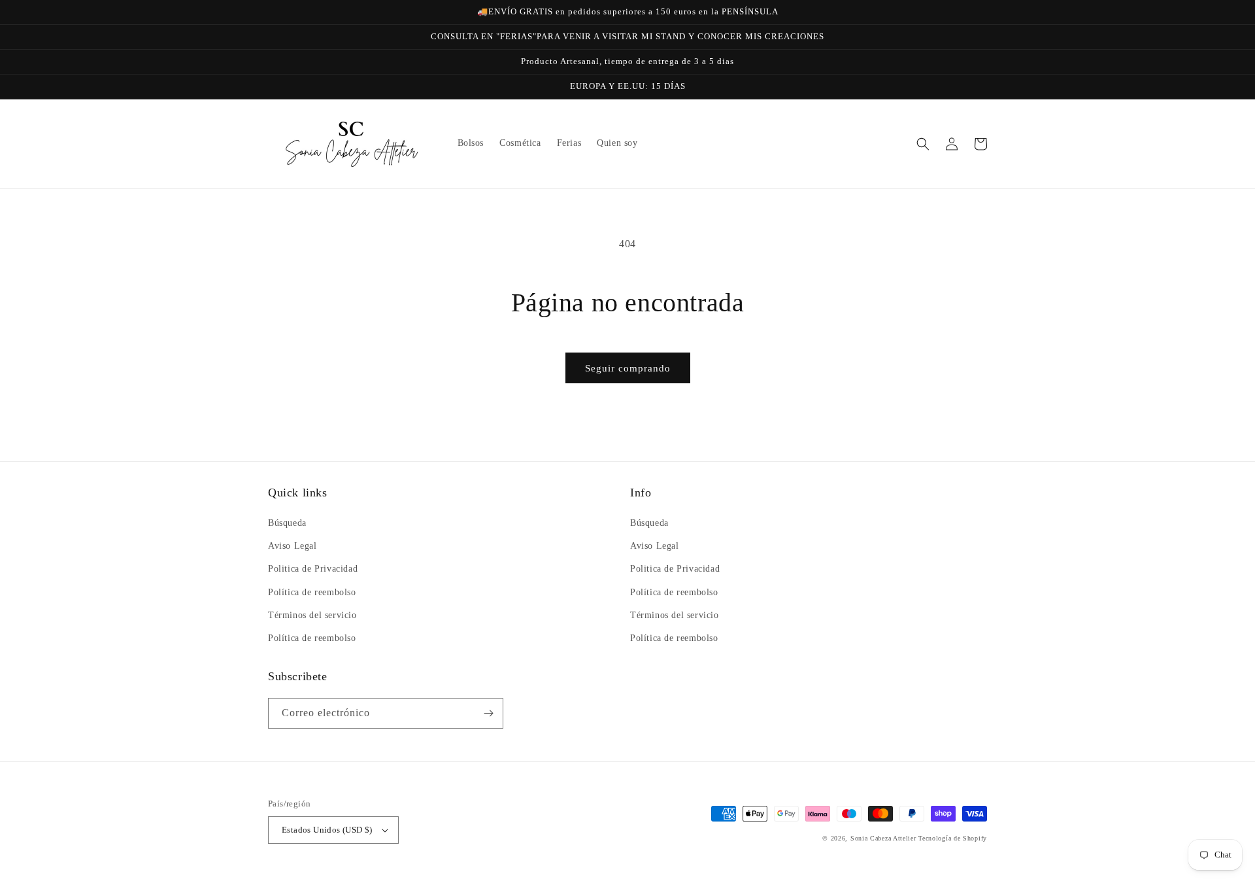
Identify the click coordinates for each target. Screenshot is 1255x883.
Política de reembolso (312, 592)
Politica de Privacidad (313, 569)
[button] (923, 144)
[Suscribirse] (488, 713)
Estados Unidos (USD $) (327, 830)
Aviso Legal (292, 546)
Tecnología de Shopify (952, 838)
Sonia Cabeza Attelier (883, 838)
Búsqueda (287, 523)
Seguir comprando (628, 368)
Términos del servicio (312, 615)
